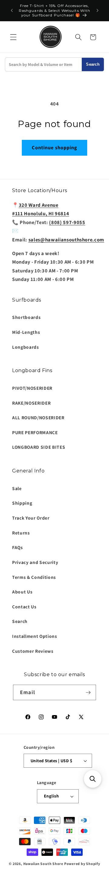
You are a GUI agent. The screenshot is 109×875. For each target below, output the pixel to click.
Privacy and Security (35, 562)
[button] (13, 37)
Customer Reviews (33, 651)
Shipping (22, 503)
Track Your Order (31, 518)
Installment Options (34, 636)
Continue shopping (55, 147)
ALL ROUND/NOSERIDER (38, 417)
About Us (22, 592)
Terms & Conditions (34, 577)
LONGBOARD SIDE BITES (38, 447)
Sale (17, 488)
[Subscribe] (88, 692)
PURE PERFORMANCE (35, 432)
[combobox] (43, 64)
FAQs (17, 547)
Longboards (25, 347)
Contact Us (24, 607)
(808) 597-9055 (67, 222)
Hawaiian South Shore (43, 863)
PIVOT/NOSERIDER (32, 388)
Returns (21, 533)
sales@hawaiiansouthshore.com (66, 239)
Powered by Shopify (82, 863)
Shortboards (26, 317)
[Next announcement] (97, 10)
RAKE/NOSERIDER (31, 403)
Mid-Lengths (26, 332)
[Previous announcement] (11, 10)
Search (93, 64)
